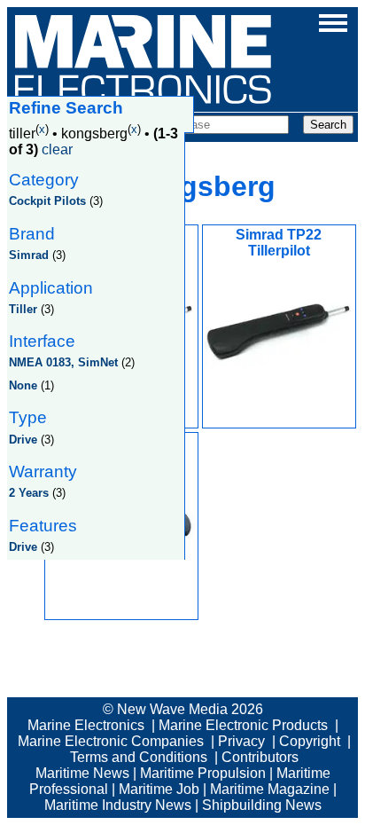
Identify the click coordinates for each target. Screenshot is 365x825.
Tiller (23, 309)
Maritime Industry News (117, 805)
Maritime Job (159, 789)
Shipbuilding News (262, 805)
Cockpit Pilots (47, 201)
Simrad (29, 255)
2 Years (29, 492)
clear (57, 149)
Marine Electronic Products (243, 725)
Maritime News (82, 773)
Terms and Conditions (138, 757)
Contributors (260, 757)
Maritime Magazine (270, 789)
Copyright (309, 741)
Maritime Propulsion (203, 773)
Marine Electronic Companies (111, 741)
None (23, 385)
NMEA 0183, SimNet (63, 362)
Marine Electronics (85, 725)
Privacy (241, 741)
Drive (23, 439)
